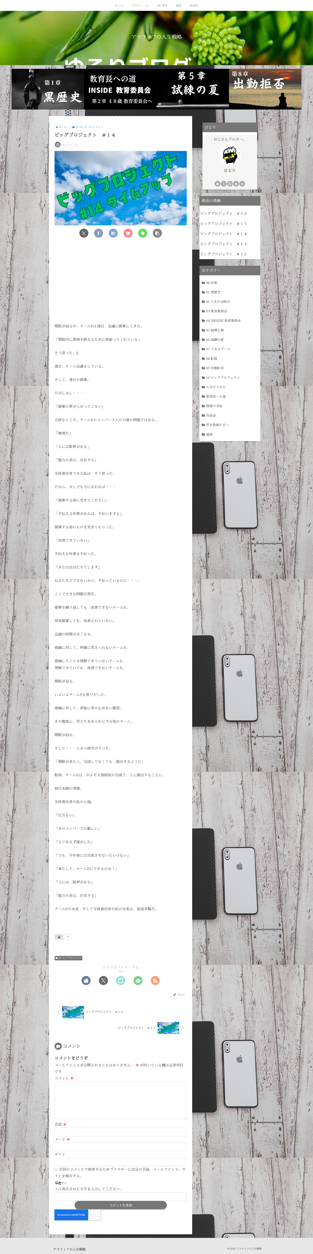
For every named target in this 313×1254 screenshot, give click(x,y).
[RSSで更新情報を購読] (155, 980)
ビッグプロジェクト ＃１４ (223, 234)
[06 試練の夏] (192, 89)
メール (62, 1139)
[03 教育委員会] (120, 89)
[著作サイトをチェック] (86, 980)
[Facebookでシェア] (98, 233)
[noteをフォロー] (120, 980)
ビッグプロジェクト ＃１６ (223, 213)
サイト (60, 1154)
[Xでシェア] (83, 233)
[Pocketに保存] (128, 233)
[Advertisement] (121, 284)
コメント (64, 1078)
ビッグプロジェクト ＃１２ (223, 254)
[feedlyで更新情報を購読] (138, 980)
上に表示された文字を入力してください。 (89, 1189)
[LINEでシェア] (142, 233)
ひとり (230, 171)
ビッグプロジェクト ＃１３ (223, 244)
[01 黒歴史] (48, 89)
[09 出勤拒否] (265, 89)
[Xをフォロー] (103, 980)
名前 (60, 1124)
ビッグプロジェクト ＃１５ (223, 224)
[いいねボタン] (59, 937)
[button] (157, 233)
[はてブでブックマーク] (113, 233)
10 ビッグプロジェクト (70, 958)
